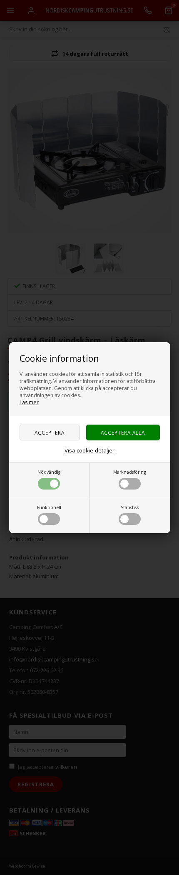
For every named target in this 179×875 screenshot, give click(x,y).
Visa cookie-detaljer (89, 450)
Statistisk (130, 507)
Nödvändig (48, 472)
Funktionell (49, 507)
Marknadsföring (129, 472)
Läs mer (29, 402)
